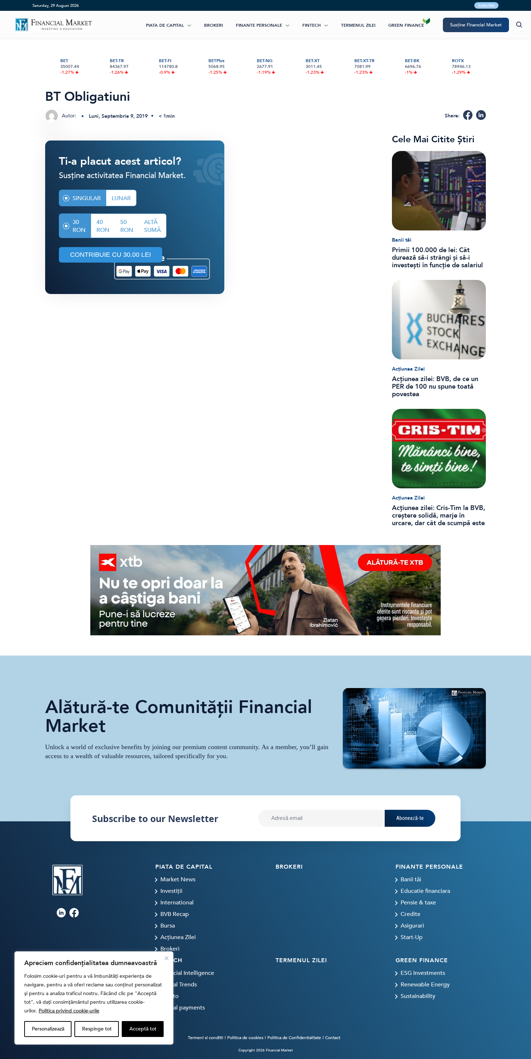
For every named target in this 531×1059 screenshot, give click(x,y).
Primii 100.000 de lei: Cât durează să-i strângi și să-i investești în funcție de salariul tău (437, 257)
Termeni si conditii (205, 1038)
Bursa (167, 926)
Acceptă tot (142, 1028)
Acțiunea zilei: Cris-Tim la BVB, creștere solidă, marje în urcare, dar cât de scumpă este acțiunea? (438, 515)
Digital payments (182, 1008)
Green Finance (406, 25)
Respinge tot (97, 1028)
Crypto (169, 996)
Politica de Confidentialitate (294, 1038)
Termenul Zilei (358, 25)
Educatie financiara (425, 891)
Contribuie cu (110, 254)
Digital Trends (178, 985)
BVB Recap (174, 914)
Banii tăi (401, 240)
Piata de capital (165, 25)
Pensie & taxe (418, 903)
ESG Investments (423, 973)
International (177, 903)
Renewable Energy (425, 985)
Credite (410, 914)
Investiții (171, 891)
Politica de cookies (245, 1038)
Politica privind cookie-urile (69, 1010)
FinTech (311, 25)
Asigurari (412, 926)
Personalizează (48, 1028)
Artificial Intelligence (187, 973)
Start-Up (412, 937)
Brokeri (213, 25)
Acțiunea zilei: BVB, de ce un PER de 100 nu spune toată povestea (435, 386)
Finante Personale (259, 25)
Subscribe (486, 5)
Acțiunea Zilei (408, 369)
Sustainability (418, 996)
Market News (177, 879)
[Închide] (166, 958)
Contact (332, 1038)
